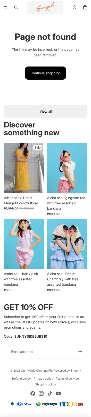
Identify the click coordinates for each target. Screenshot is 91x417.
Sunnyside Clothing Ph (36, 370)
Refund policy (21, 378)
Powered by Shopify (67, 370)
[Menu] (5, 7)
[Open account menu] (74, 7)
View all (46, 111)
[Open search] (16, 7)
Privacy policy (43, 378)
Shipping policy (45, 384)
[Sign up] (80, 351)
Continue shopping (45, 73)
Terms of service (67, 378)
